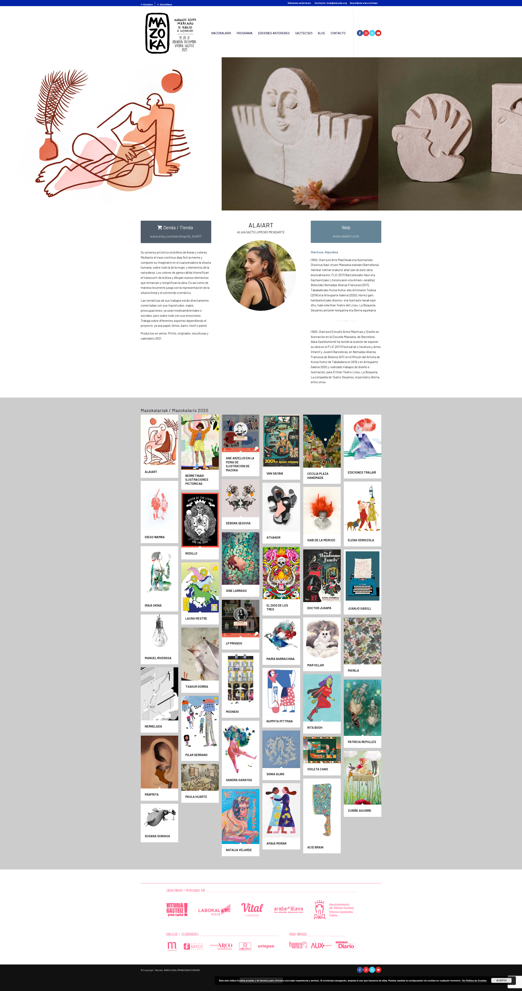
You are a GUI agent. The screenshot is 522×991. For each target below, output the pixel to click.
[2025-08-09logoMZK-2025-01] (171, 33)
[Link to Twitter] (372, 33)
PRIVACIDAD (184, 970)
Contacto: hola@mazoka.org (331, 3)
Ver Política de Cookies (474, 980)
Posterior (513, 132)
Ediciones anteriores (299, 3)
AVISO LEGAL (170, 970)
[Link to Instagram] (366, 33)
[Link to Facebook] (360, 33)
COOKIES (195, 970)
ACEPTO (501, 980)
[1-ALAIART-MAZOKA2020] (217, 205)
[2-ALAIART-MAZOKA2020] (373, 205)
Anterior (9, 132)
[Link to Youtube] (378, 33)
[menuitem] (148, 4)
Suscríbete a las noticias (364, 3)
